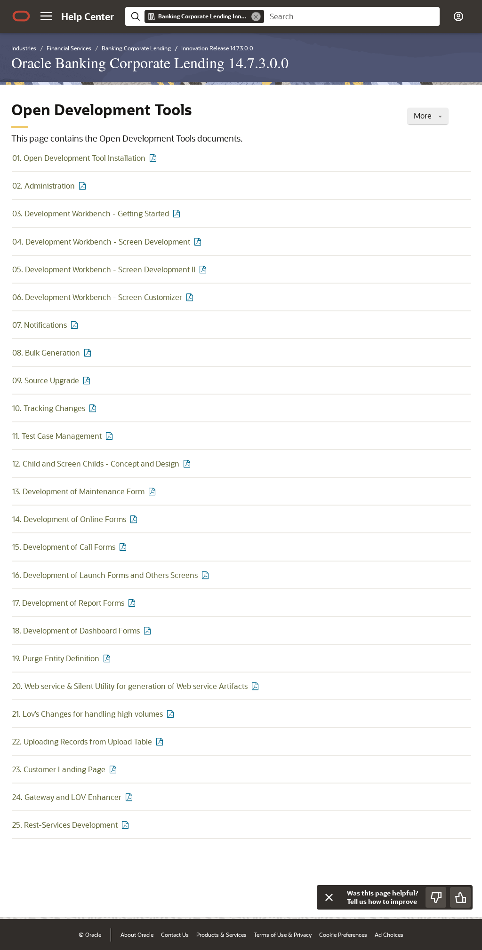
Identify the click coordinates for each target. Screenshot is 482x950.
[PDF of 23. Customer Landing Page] (114, 769)
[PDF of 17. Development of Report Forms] (133, 603)
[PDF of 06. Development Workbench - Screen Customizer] (191, 297)
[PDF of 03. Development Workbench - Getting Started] (178, 213)
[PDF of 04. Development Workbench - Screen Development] (199, 241)
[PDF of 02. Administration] (83, 185)
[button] (46, 16)
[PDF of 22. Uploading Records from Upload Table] (161, 741)
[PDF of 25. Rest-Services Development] (126, 825)
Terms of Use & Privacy (283, 934)
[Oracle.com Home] (21, 16)
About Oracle (136, 934)
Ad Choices (389, 934)
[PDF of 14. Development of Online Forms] (135, 519)
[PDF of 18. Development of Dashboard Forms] (148, 630)
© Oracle (90, 934)
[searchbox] (352, 16)
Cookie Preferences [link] (343, 934)
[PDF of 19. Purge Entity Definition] (108, 658)
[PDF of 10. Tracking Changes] (94, 408)
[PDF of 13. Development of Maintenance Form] (153, 491)
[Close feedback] (329, 897)
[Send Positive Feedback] (460, 897)
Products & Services (221, 934)
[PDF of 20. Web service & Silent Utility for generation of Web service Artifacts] (256, 686)
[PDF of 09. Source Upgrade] (88, 380)
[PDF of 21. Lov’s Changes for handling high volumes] (172, 714)
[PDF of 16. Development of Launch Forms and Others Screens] (206, 575)
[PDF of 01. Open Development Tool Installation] (154, 158)
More (424, 115)
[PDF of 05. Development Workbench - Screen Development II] (204, 269)
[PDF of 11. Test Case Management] (110, 436)
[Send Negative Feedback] (436, 897)
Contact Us (175, 934)
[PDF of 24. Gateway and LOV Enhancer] (130, 797)
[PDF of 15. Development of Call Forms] (124, 547)
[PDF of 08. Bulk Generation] (89, 352)
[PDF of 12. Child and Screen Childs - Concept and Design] (188, 463)
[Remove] (256, 16)
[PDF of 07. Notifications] (75, 325)
